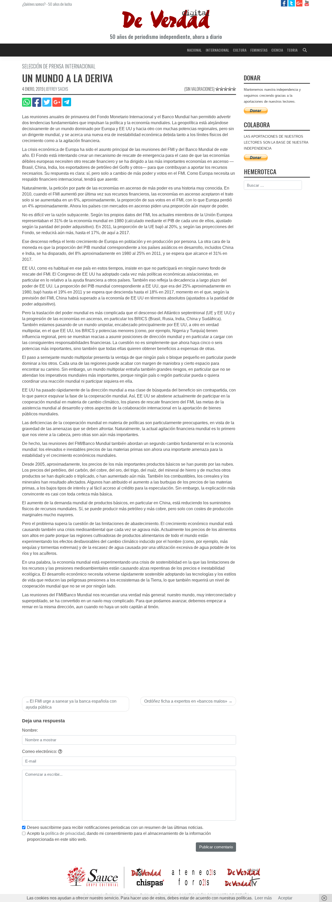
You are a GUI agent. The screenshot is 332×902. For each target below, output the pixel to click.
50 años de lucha (60, 4)
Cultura (239, 50)
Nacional (194, 50)
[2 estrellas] (221, 89)
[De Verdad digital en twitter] (292, 3)
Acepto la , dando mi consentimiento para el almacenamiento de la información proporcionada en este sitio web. (119, 836)
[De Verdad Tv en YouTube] (306, 3)
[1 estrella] (217, 89)
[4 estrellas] (230, 89)
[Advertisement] (129, 649)
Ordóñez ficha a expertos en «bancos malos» (185, 701)
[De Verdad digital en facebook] (284, 3)
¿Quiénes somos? (34, 4)
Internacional (217, 50)
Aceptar (285, 898)
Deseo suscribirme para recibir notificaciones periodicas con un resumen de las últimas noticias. (115, 827)
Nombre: (30, 730)
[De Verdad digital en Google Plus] (299, 3)
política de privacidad (65, 833)
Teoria (292, 50)
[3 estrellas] (226, 89)
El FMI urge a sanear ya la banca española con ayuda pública (71, 704)
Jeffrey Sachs (57, 89)
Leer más (263, 898)
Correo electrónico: (40, 751)
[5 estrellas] (234, 89)
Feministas (258, 50)
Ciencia (277, 50)
